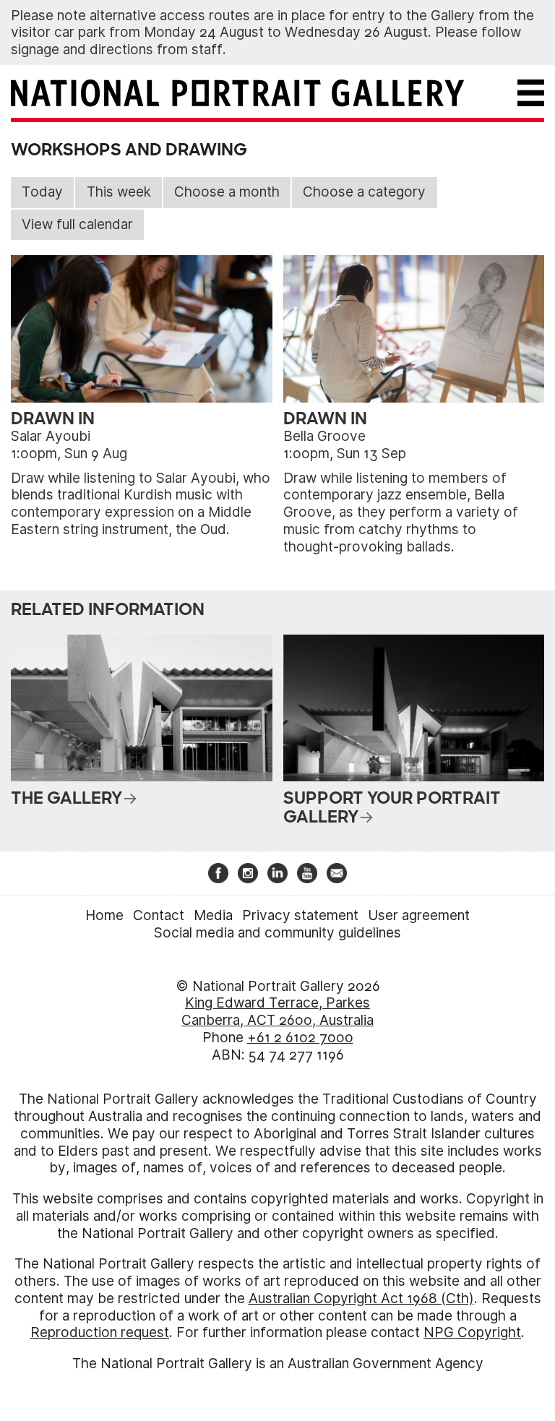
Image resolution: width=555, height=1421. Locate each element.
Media (213, 915)
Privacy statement (300, 915)
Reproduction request (99, 1332)
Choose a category (364, 192)
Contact (158, 915)
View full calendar (77, 224)
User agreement (419, 915)
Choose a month (227, 192)
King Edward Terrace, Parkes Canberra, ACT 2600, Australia (277, 1012)
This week (119, 192)
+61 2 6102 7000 (300, 1037)
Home (104, 915)
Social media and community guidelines (277, 932)
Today (42, 192)
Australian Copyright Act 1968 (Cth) (361, 1298)
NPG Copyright (472, 1332)
